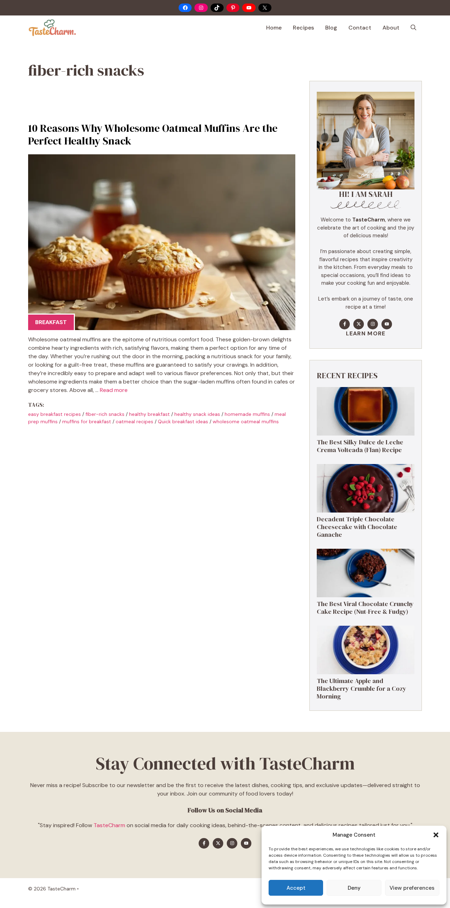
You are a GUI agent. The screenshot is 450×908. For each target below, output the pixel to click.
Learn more (366, 333)
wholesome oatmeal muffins (246, 421)
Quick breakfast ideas (183, 421)
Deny (354, 887)
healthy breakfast (149, 414)
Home (274, 27)
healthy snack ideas (197, 414)
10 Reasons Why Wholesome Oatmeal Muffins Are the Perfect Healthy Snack (152, 134)
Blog (331, 27)
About (390, 27)
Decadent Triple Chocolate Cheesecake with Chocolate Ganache (357, 527)
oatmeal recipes (134, 421)
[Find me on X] (358, 324)
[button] (435, 834)
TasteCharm (109, 825)
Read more (114, 390)
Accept (296, 887)
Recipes (303, 27)
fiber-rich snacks (104, 414)
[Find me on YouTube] (386, 324)
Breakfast (51, 322)
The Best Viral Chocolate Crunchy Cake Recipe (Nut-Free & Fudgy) (365, 607)
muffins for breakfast (86, 421)
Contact (359, 27)
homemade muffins (247, 414)
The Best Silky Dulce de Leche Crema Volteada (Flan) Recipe (360, 446)
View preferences (412, 887)
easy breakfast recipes (54, 414)
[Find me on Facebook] (344, 324)
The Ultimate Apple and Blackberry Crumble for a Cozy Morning (361, 688)
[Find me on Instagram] (372, 324)
